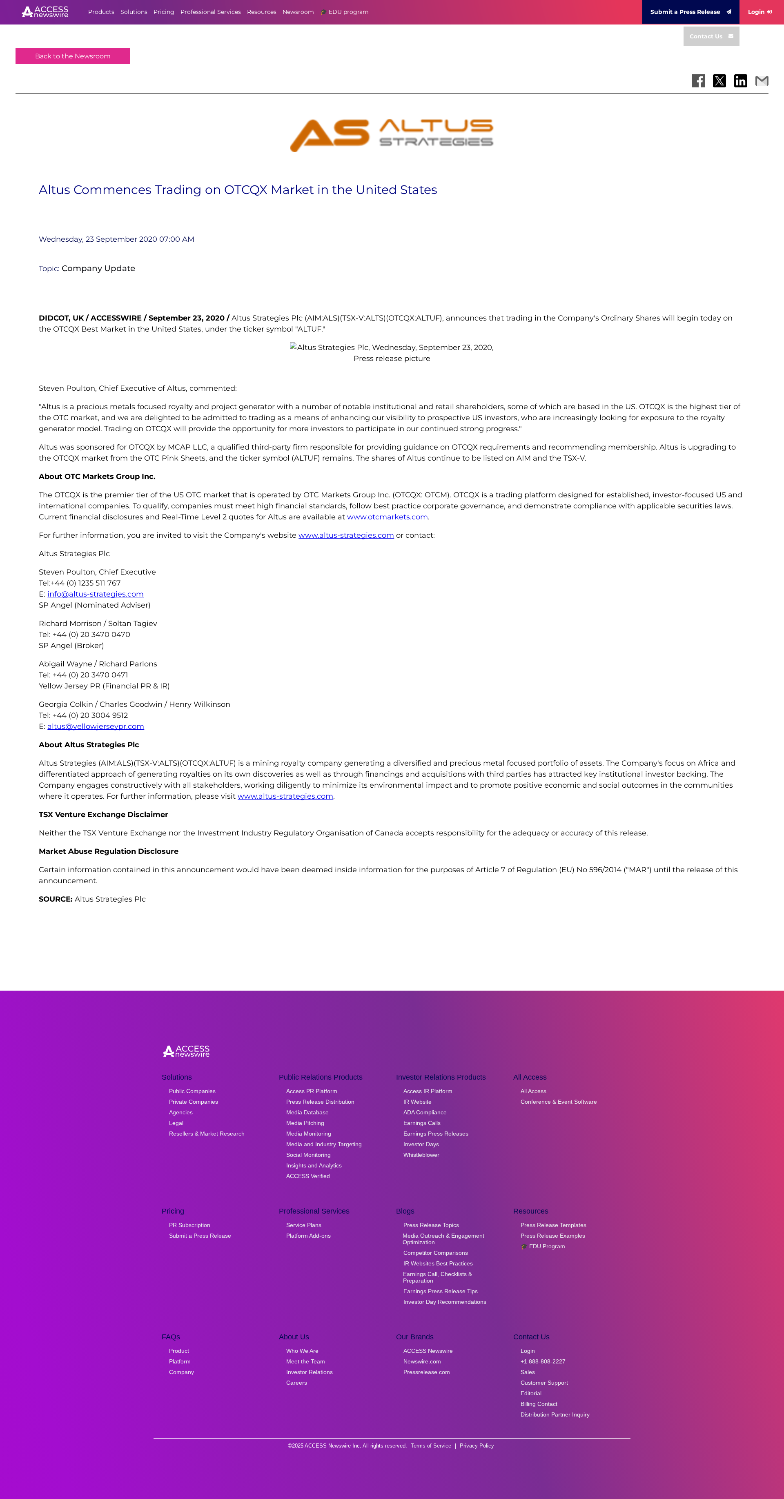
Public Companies (192, 1091)
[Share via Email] (761, 80)
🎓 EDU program (344, 12)
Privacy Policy (477, 1446)
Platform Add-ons (308, 1235)
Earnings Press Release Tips (440, 1291)
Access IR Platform (427, 1091)
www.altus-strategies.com (346, 535)
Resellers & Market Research (207, 1133)
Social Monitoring (308, 1155)
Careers (296, 1382)
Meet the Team (305, 1361)
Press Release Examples (553, 1235)
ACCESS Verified (308, 1176)
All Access (533, 1091)
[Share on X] (719, 80)
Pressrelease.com (426, 1372)
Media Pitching (305, 1123)
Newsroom (298, 12)
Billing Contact (539, 1404)
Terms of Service (431, 1446)
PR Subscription (189, 1225)
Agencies (181, 1112)
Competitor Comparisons (435, 1253)
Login (756, 12)
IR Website (417, 1101)
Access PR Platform (311, 1091)
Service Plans (303, 1225)
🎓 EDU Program (543, 1246)
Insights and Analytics (314, 1165)
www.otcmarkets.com (387, 516)
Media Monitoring (308, 1133)
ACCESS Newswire (428, 1351)
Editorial (531, 1393)
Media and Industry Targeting (324, 1144)
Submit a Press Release (685, 12)
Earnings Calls (422, 1123)
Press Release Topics (431, 1225)
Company (181, 1372)
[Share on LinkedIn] (740, 80)
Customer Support (544, 1382)
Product (179, 1351)
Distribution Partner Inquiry (555, 1414)
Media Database (307, 1112)
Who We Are (302, 1351)
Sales (528, 1372)
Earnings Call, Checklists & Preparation (437, 1277)
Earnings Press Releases (435, 1133)
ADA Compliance (425, 1112)
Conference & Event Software (559, 1101)
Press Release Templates (553, 1225)
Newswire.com (422, 1361)
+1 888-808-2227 (543, 1361)
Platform (180, 1361)
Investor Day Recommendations (444, 1302)
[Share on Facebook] (698, 80)
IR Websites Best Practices (438, 1263)
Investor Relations (309, 1372)
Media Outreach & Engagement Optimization (443, 1238)
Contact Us (706, 36)
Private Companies (193, 1101)
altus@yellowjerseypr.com (95, 726)
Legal (176, 1123)
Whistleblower (421, 1155)
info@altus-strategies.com (95, 594)
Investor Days (421, 1144)
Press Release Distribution (320, 1101)
